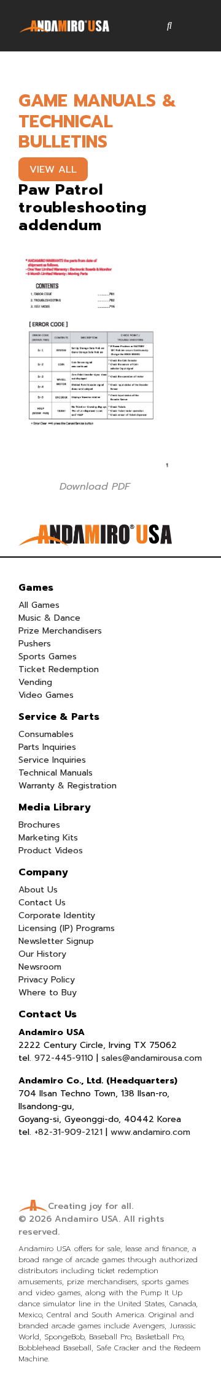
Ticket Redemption (58, 669)
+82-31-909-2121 (68, 1132)
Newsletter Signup (56, 941)
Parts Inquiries (47, 747)
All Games (39, 605)
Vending (35, 682)
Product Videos (50, 850)
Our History (42, 954)
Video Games (46, 695)
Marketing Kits (48, 837)
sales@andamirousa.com (151, 1058)
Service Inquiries (52, 760)
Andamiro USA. (87, 1219)
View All (53, 169)
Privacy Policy (46, 979)
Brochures (39, 824)
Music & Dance (49, 618)
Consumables (46, 734)
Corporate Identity (56, 915)
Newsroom (39, 966)
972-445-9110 (63, 1058)
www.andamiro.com (150, 1132)
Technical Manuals (55, 772)
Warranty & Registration (67, 785)
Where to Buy (47, 992)
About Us (38, 889)
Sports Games (47, 656)
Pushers (34, 643)
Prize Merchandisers (60, 630)
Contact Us (42, 902)
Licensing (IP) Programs (66, 928)
